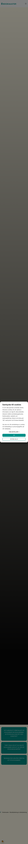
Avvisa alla (14, 439)
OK (14, 435)
